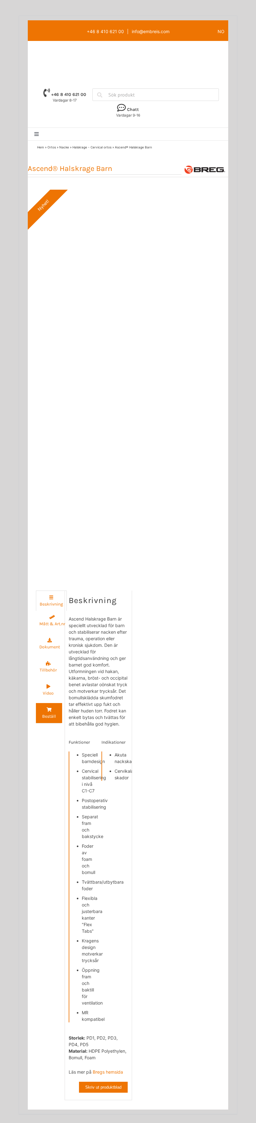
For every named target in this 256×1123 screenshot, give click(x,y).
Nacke (64, 147)
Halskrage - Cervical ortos (91, 147)
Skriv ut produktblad (103, 1087)
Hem (40, 147)
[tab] (51, 601)
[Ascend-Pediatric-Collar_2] (76, 382)
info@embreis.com (151, 31)
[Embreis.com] (128, 52)
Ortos (51, 147)
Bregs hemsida (108, 1072)
